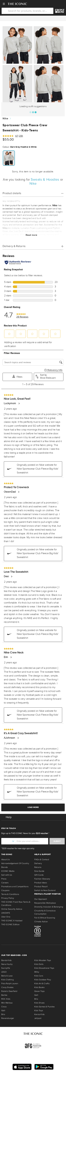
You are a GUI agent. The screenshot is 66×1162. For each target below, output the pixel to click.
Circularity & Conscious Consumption (45, 912)
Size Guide (39, 871)
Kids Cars (38, 976)
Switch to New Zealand (45, 890)
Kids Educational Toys (44, 968)
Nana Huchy (6, 964)
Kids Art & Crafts (42, 983)
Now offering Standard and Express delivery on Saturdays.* (33, 18)
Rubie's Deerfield (9, 991)
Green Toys (39, 991)
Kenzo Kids (39, 1014)
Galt (3, 1010)
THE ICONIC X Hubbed (11, 921)
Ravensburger (7, 1018)
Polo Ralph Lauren (9, 983)
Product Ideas (40, 883)
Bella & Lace (7, 976)
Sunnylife (5, 968)
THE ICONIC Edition (10, 924)
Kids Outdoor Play (42, 980)
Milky (36, 972)
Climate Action (41, 921)
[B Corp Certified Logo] (49, 932)
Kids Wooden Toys (42, 960)
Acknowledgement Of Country (15, 863)
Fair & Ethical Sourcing (44, 918)
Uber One (5, 917)
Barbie (4, 995)
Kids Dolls (38, 964)
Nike (5, 118)
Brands (4, 867)
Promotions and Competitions (15, 886)
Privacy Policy (7, 898)
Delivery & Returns (14, 246)
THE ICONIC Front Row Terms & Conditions (15, 903)
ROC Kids (5, 999)
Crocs (4, 1007)
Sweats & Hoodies (45, 179)
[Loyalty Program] (59, 11)
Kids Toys (38, 1010)
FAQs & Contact (41, 859)
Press (3, 879)
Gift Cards (39, 875)
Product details (12, 193)
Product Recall (41, 886)
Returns (37, 867)
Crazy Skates (7, 987)
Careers (5, 883)
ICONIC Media (8, 871)
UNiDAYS (5, 913)
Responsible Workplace (45, 903)
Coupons (5, 890)
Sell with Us (6, 875)
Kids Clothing (7, 980)
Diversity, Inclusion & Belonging (48, 907)
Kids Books (39, 987)
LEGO (4, 972)
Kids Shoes (39, 1003)
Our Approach (40, 899)
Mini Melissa (7, 1003)
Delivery (38, 863)
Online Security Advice (11, 909)
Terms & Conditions (10, 894)
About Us (5, 859)
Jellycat (37, 1018)
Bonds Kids (6, 960)
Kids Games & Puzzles (44, 1007)
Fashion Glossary (42, 879)
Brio (3, 1014)
